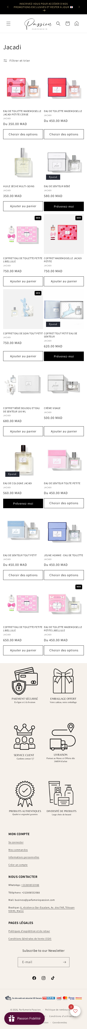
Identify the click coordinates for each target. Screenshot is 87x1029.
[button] (8, 23)
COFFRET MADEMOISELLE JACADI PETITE (63, 260)
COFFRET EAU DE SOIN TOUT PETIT (23, 333)
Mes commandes (18, 849)
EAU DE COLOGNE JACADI (17, 483)
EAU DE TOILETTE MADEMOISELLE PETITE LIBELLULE (63, 628)
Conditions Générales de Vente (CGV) (30, 938)
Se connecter (15, 842)
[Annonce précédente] (7, 7)
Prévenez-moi (64, 206)
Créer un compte (18, 864)
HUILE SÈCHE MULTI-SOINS (18, 186)
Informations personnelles (23, 857)
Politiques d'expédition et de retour (29, 931)
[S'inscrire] (64, 962)
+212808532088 (30, 884)
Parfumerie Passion (30, 1009)
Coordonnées (60, 1022)
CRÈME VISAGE (52, 408)
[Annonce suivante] (79, 7)
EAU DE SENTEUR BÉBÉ (57, 186)
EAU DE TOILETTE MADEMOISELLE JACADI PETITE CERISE (22, 112)
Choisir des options (23, 134)
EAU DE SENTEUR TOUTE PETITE (62, 483)
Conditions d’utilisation (62, 1016)
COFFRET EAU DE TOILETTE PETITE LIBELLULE (22, 260)
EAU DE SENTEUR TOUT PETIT (20, 555)
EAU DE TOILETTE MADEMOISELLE (63, 111)
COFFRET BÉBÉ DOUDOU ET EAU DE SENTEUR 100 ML (21, 410)
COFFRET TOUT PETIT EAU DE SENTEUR (60, 335)
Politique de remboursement (61, 1009)
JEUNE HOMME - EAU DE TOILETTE (63, 555)
